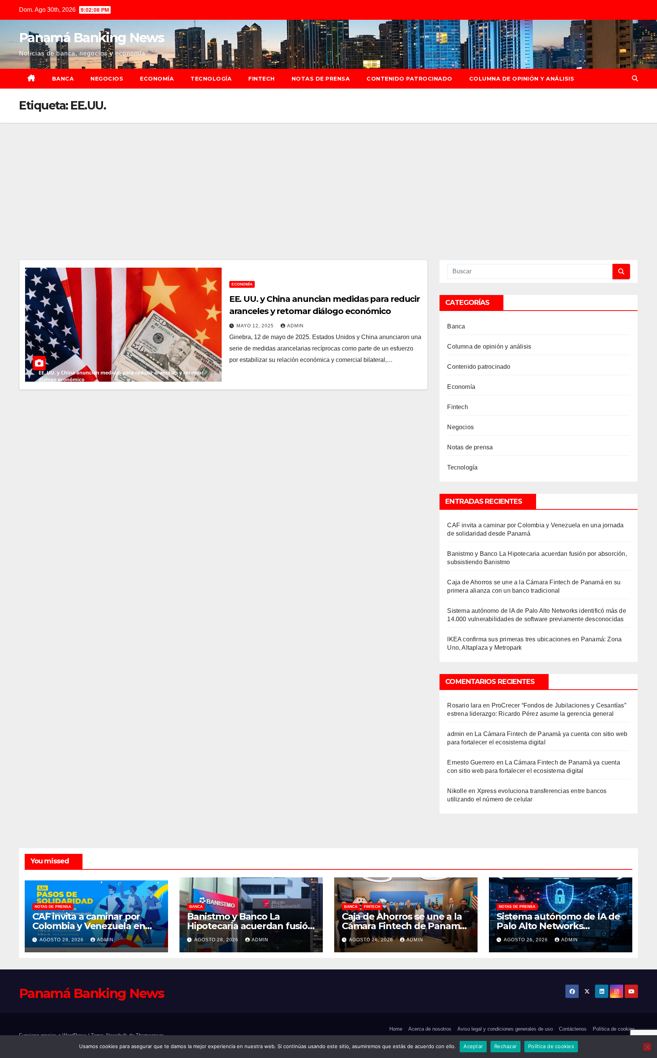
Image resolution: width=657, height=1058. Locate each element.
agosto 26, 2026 (372, 939)
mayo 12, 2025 (255, 325)
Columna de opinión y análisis (521, 78)
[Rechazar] (647, 1047)
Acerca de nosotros (429, 1029)
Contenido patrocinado (409, 78)
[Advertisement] (328, 180)
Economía (157, 78)
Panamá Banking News (91, 38)
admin (295, 325)
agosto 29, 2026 (62, 939)
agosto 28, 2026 (217, 939)
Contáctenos (573, 1029)
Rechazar (505, 1046)
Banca (63, 78)
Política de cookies (614, 1029)
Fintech (261, 78)
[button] (635, 78)
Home (395, 1029)
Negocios (106, 78)
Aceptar (473, 1046)
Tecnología (211, 78)
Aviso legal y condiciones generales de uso (505, 1029)
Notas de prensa (321, 78)
